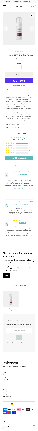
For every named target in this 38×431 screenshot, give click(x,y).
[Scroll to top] (34, 425)
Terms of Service (7, 396)
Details (6, 90)
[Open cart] (34, 6)
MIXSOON (15, 427)
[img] (16, 172)
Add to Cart (19, 74)
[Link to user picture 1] (19, 192)
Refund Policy (6, 392)
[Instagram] (4, 421)
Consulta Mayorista (7, 379)
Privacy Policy (6, 389)
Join (19, 337)
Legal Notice (6, 387)
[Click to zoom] (32, 15)
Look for (5, 372)
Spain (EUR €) (16, 404)
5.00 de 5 (24, 137)
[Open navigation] (4, 6)
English (5, 404)
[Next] (32, 28)
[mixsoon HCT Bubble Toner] (10, 299)
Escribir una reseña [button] (19, 158)
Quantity (19, 63)
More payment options (19, 85)
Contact (4, 377)
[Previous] (6, 28)
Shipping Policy (6, 394)
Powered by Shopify (24, 427)
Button (6, 275)
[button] (10, 143)
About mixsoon (6, 375)
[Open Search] (31, 6)
